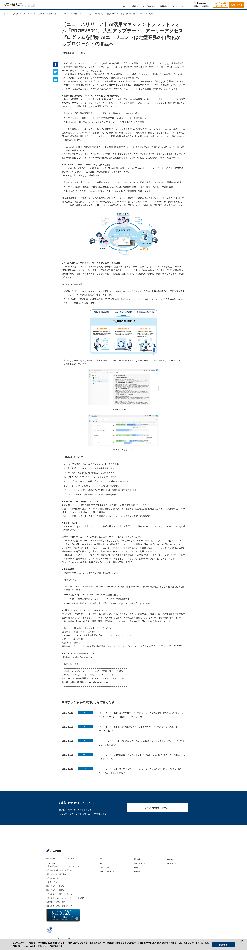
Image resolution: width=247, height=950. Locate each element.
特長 (101, 863)
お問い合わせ (172, 863)
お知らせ (15, 13)
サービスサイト (105, 871)
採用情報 (137, 871)
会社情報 (137, 859)
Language (201, 3)
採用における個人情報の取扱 (56, 874)
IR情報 (136, 867)
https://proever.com (83, 657)
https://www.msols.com (84, 653)
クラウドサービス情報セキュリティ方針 (60, 894)
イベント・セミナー (140, 863)
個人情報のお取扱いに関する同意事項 (59, 870)
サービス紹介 (105, 867)
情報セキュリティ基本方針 (55, 886)
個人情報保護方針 (52, 878)
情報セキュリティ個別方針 (55, 890)
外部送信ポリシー (52, 882)
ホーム (6, 13)
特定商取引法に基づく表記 (55, 902)
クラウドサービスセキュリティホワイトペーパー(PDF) (65, 898)
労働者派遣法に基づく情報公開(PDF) (59, 906)
